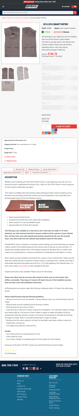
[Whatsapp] (52, 133)
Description (7, 169)
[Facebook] (53, 130)
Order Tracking (54, 408)
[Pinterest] (49, 133)
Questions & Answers (40, 172)
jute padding (23, 266)
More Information (49, 169)
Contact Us (21, 386)
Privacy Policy (22, 397)
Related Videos (33, 169)
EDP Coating (21, 394)
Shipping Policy (54, 390)
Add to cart (64, 126)
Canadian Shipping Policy (54, 393)
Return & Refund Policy (55, 402)
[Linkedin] (46, 133)
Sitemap (20, 399)
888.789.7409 (10, 365)
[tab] (7, 169)
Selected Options (46, 120)
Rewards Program (52, 386)
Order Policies (54, 405)
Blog (18, 383)
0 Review (66, 32)
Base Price (46, 115)
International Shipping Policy (54, 397)
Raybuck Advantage (24, 389)
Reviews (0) (20, 169)
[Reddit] (43, 133)
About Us (20, 381)
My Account (66, 6)
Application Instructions (12, 172)
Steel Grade (21, 391)
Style (27, 172)
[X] (56, 130)
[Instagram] (55, 133)
